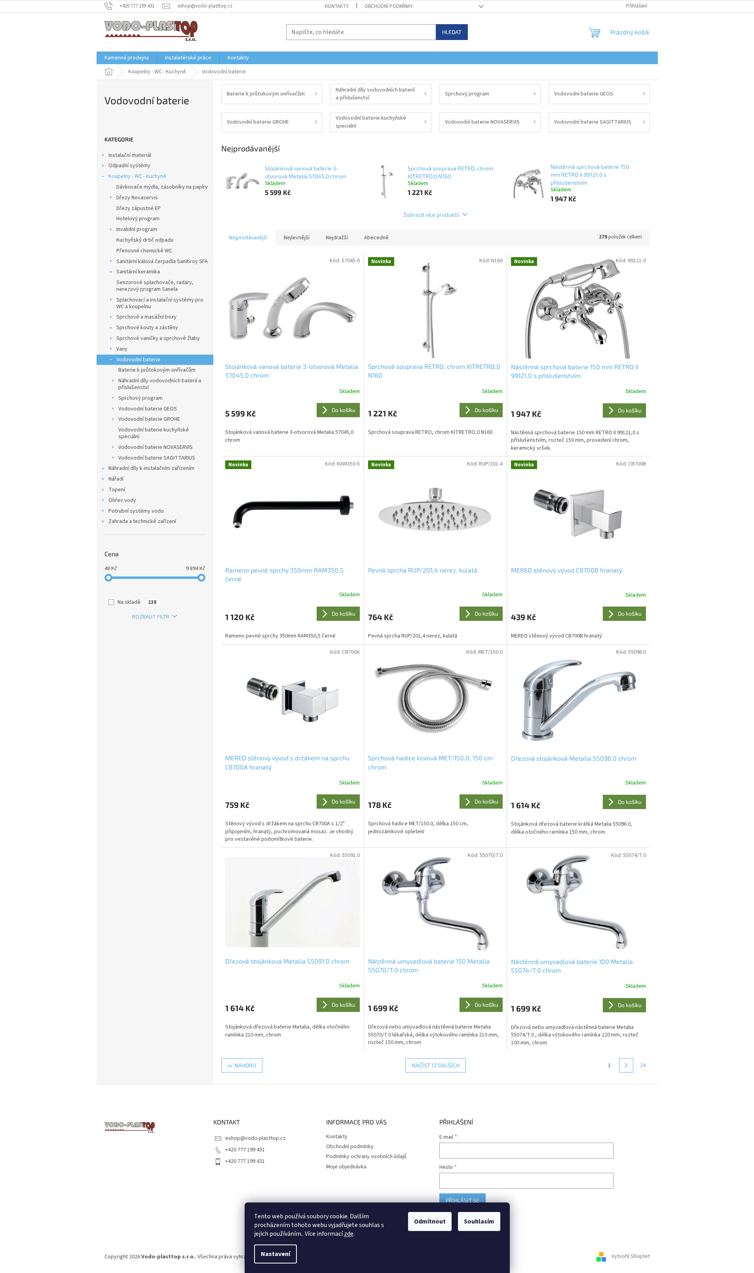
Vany (121, 349)
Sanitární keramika (138, 272)
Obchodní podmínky (389, 6)
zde (348, 1233)
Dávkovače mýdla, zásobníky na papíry (162, 187)
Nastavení (275, 1254)
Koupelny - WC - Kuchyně (137, 176)
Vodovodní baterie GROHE (149, 419)
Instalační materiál (129, 155)
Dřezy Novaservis (137, 198)
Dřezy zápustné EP (138, 208)
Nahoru (245, 1065)
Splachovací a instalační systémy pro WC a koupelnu (159, 303)
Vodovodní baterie (138, 360)
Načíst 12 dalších (436, 1065)
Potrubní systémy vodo (136, 511)
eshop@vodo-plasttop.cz (255, 1138)
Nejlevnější (297, 238)
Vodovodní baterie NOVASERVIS (155, 447)
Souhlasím (479, 1221)
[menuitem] (127, 58)
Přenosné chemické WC (144, 251)
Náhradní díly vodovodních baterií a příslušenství (159, 384)
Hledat (452, 32)
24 (643, 1065)
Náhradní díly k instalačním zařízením (151, 468)
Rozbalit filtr (150, 617)
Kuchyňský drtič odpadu (144, 240)
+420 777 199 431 (245, 1150)
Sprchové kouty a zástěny (147, 328)
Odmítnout (430, 1221)
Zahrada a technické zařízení (142, 521)
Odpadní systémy (129, 166)
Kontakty (337, 6)
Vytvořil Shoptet (631, 1257)
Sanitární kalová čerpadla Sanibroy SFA (162, 261)
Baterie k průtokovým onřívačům (157, 370)
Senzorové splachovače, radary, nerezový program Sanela (155, 286)
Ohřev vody (122, 500)
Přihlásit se (462, 1200)
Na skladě (137, 602)
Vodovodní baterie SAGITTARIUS (156, 458)
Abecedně (376, 238)
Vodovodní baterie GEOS (147, 409)
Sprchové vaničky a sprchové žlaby (158, 338)
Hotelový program (138, 219)
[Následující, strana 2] (626, 1065)
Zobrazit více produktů (431, 214)
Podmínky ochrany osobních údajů (366, 1156)
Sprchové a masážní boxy (146, 317)
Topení (116, 490)
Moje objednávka (346, 1167)
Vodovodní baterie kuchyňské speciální (153, 433)
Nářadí (115, 479)
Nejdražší (337, 238)
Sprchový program (140, 398)
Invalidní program (136, 229)
